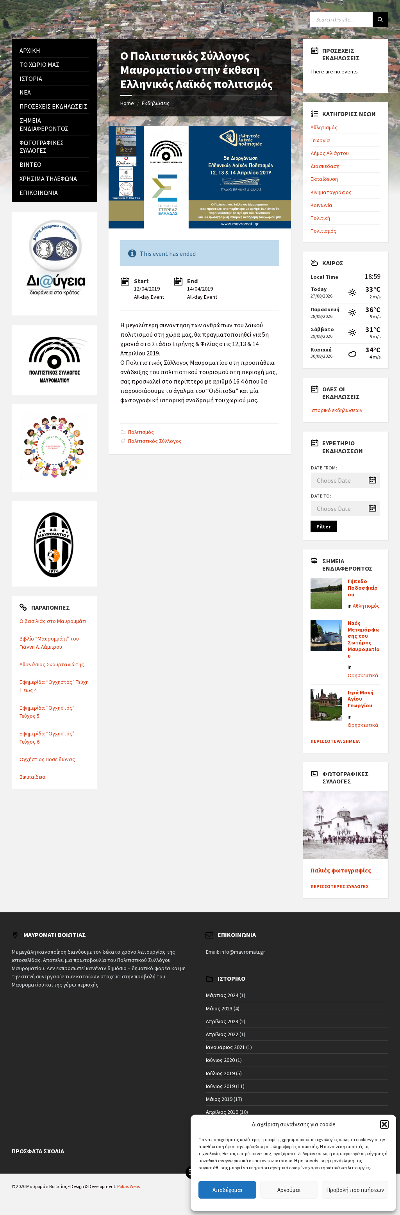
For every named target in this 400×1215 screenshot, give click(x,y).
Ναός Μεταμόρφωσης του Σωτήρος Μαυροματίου (364, 639)
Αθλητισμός (324, 127)
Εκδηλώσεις (156, 103)
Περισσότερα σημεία (335, 741)
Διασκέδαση (325, 165)
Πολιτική (320, 217)
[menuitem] (54, 50)
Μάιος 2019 (219, 1099)
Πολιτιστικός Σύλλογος (155, 440)
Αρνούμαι (289, 1190)
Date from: (324, 468)
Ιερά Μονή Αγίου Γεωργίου (360, 699)
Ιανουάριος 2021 (225, 1047)
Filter (323, 526)
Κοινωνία (321, 205)
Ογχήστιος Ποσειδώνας (47, 759)
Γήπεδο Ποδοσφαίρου (363, 588)
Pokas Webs (128, 1186)
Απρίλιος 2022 (222, 1034)
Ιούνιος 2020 (220, 1059)
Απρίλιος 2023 (222, 1021)
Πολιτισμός (141, 431)
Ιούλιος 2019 (220, 1073)
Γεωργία (320, 140)
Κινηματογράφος (331, 192)
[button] (384, 1124)
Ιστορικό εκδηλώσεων (336, 410)
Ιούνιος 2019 (220, 1086)
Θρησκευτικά (363, 675)
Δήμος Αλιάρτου (330, 153)
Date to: (321, 496)
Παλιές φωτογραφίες (341, 870)
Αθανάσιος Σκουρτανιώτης (52, 664)
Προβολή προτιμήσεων (355, 1190)
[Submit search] (380, 19)
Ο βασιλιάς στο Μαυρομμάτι (53, 620)
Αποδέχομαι (227, 1190)
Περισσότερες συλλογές (340, 886)
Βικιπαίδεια (33, 776)
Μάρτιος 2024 (222, 995)
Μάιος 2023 (219, 1008)
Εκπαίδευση (324, 178)
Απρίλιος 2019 (222, 1111)
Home (127, 103)
